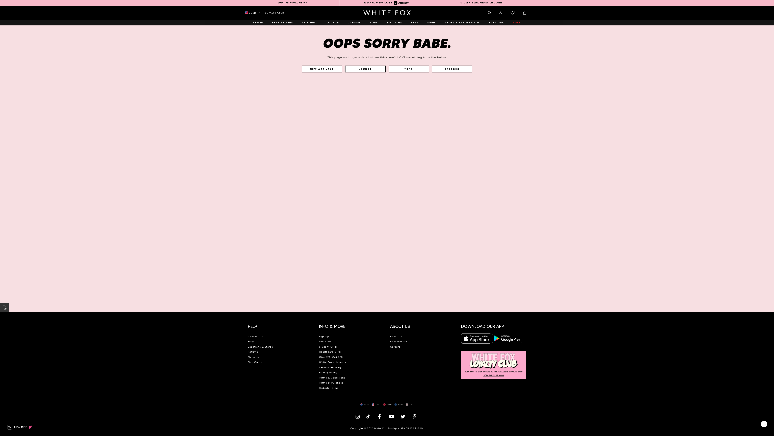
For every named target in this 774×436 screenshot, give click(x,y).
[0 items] (512, 12)
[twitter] (403, 416)
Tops (408, 69)
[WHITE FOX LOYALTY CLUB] (493, 362)
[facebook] (379, 416)
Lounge (365, 69)
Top (4, 308)
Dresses (452, 69)
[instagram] (359, 416)
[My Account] (500, 12)
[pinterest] (414, 416)
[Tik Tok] (368, 416)
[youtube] (391, 416)
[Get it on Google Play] (507, 339)
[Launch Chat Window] (764, 424)
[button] (280, 325)
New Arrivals (322, 69)
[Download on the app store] (476, 339)
